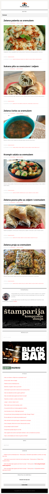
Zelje (37, 103)
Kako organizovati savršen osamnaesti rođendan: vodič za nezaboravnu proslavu (22, 432)
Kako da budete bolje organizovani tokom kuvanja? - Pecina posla (18, 463)
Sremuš (27, 59)
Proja (17, 283)
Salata (27, 192)
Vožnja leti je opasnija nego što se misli (12, 429)
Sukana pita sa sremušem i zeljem (21, 66)
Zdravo (33, 59)
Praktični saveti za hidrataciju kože (11, 383)
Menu (25, 11)
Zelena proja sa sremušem (17, 245)
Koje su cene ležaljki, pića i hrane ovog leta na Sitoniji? (16, 435)
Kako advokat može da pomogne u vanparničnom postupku (17, 420)
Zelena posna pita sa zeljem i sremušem (24, 200)
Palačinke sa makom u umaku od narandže (13, 399)
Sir (24, 59)
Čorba (14, 147)
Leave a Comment (20, 23)
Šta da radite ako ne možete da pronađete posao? (15, 417)
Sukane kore (30, 103)
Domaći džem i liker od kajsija (10, 380)
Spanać (26, 283)
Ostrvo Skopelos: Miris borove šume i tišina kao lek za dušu (17, 423)
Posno (20, 147)
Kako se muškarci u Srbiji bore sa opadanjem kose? (15, 377)
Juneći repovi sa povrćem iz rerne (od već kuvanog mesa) (16, 389)
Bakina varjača (11, 101)
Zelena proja (41, 283)
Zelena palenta (38, 59)
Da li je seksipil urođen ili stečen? (11, 426)
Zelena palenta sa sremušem (19, 20)
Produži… (15, 301)
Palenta (22, 59)
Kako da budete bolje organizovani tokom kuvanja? (15, 395)
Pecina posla (24, 5)
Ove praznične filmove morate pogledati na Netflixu (15, 408)
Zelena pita (32, 237)
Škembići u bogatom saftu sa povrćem (12, 386)
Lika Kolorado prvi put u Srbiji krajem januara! (14, 411)
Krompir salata (23, 192)
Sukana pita (25, 103)
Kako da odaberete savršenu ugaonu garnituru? (14, 392)
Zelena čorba (34, 147)
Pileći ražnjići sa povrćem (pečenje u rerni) (13, 405)
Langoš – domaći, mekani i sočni (11, 402)
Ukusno (30, 59)
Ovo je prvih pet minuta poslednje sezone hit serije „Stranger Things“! (19, 414)
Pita (17, 103)
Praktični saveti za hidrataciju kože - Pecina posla (14, 454)
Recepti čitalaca (22, 283)
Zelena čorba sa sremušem (18, 110)
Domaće (14, 59)
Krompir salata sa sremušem (18, 154)
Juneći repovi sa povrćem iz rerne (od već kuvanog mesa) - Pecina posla (20, 459)
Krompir (17, 192)
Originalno (18, 59)
